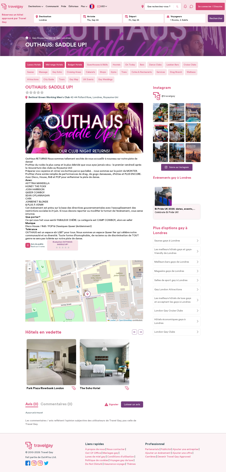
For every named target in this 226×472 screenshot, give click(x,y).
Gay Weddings (105, 79)
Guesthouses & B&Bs (97, 65)
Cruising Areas (74, 72)
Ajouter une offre (182, 453)
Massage (43, 72)
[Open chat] (191, 6)
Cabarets (90, 72)
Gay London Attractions (168, 289)
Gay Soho (57, 72)
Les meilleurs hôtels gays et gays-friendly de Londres (173, 251)
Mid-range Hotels (54, 65)
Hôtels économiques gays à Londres (170, 321)
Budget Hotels (75, 65)
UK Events (88, 79)
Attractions (33, 79)
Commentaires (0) (56, 404)
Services (161, 72)
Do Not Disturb (93, 464)
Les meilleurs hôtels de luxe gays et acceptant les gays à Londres (172, 300)
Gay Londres (63, 38)
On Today (130, 65)
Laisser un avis (132, 404)
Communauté (52, 6)
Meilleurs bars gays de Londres (171, 262)
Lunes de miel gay (95, 456)
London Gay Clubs (164, 332)
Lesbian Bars (173, 65)
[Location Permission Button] (143, 6)
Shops (103, 72)
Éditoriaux (73, 6)
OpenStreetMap (125, 320)
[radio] (27, 92)
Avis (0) (31, 404)
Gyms (113, 72)
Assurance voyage (114, 464)
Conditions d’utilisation (120, 456)
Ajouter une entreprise (185, 449)
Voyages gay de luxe (121, 460)
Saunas (30, 72)
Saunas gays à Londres (167, 240)
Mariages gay (110, 453)
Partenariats (152, 449)
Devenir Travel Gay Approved (173, 456)
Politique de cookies (96, 460)
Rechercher (216, 18)
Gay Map (73, 79)
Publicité (166, 449)
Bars (142, 65)
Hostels (116, 65)
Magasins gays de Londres (169, 271)
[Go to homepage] (12, 6)
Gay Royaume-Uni (42, 38)
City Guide (49, 79)
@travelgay (168, 96)
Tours (62, 79)
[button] (87, 294)
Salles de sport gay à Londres (170, 280)
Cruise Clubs (190, 65)
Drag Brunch (176, 72)
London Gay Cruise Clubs (168, 310)
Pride (63, 6)
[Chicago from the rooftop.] (176, 152)
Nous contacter (116, 449)
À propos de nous (95, 449)
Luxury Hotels (34, 65)
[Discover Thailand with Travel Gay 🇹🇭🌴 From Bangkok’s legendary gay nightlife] (160, 112)
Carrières (150, 456)
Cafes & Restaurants (142, 72)
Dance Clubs (155, 65)
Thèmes (131, 464)
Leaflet (112, 320)
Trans (124, 72)
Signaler (114, 404)
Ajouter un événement (157, 453)
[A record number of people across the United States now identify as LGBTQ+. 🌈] (160, 132)
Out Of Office (93, 453)
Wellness (191, 72)
